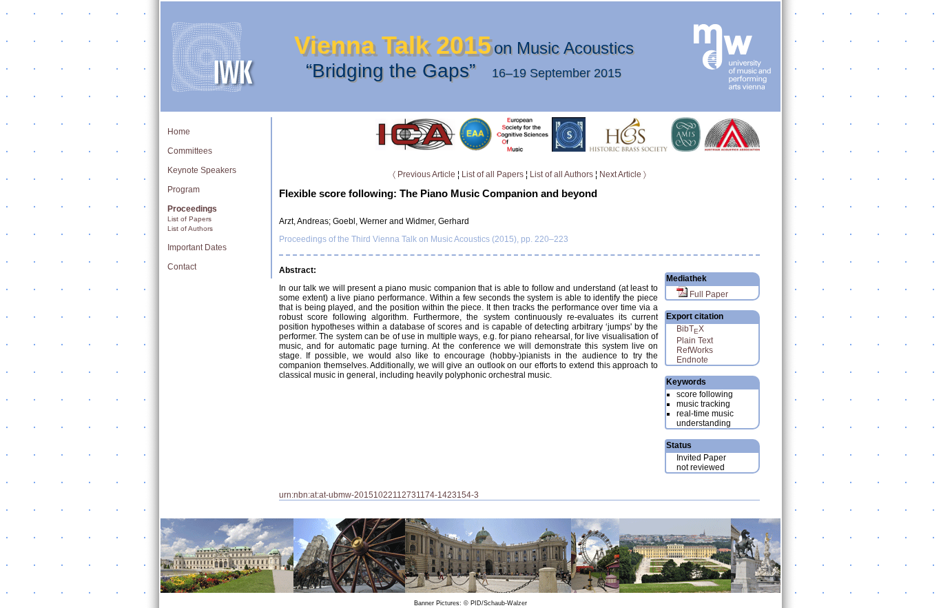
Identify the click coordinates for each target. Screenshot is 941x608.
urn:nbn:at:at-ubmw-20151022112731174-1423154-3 (379, 495)
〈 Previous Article (424, 174)
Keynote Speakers (201, 170)
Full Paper (707, 294)
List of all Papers (493, 174)
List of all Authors (561, 174)
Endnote (692, 360)
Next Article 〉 (622, 174)
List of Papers (189, 219)
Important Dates (197, 247)
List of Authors (190, 228)
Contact (181, 267)
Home (178, 131)
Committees (189, 151)
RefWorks (694, 350)
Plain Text (694, 340)
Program (183, 189)
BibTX (690, 329)
